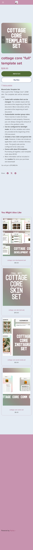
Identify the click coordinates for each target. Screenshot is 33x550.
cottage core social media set (17, 360)
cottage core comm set (17, 410)
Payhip (12, 531)
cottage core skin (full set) (16, 310)
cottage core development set (16, 260)
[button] (3, 39)
